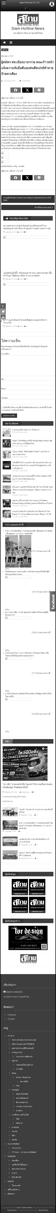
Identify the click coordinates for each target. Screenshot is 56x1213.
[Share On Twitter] (3, 311)
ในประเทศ (16, 1185)
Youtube (11, 1019)
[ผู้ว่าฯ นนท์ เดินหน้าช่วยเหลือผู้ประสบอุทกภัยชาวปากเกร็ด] (25, 300)
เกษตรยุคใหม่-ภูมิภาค (24, 1065)
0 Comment (26, 81)
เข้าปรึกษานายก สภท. (43, 207)
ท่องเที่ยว (15, 1160)
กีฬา (5, 778)
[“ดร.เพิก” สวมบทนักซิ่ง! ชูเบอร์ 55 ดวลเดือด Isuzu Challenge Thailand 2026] (25, 763)
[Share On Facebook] (3, 306)
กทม (17, 1086)
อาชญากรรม (17, 1052)
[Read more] (51, 4)
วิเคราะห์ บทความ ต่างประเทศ (24, 1040)
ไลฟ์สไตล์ (11, 1156)
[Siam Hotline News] (4, 42)
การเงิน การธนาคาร (24, 1106)
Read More (7, 801)
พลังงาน (19, 1123)
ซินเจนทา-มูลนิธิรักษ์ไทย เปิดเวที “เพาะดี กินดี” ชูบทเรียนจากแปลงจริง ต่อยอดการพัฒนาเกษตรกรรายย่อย (32, 490)
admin (21, 232)
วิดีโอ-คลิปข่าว (13, 1190)
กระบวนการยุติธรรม (24, 1056)
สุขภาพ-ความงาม (19, 1169)
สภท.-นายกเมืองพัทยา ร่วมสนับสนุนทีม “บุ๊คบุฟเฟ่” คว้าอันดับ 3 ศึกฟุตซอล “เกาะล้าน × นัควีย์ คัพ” (36, 825)
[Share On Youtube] (3, 317)
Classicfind (16, 1148)
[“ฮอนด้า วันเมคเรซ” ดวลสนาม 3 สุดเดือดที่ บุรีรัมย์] (10, 811)
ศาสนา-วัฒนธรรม (23, 1077)
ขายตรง (19, 1111)
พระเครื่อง (24, 1081)
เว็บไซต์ (4, 398)
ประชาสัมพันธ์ (13, 1144)
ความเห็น (5, 354)
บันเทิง (14, 1140)
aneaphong (25, 792)
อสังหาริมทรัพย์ (22, 1094)
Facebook (12, 1015)
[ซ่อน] (1, 321)
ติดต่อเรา (11, 1194)
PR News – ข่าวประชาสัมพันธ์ (24, 1152)
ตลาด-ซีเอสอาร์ (22, 1098)
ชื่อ (3, 379)
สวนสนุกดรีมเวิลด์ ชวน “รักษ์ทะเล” (26, 430)
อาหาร (14, 1173)
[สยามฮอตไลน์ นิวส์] (13, 992)
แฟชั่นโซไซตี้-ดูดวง (19, 1165)
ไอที (17, 1119)
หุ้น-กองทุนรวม (22, 1102)
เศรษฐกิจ (15, 1090)
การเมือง (19, 1069)
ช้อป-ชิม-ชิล (16, 1177)
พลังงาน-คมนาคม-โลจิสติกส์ (23, 1044)
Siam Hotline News (27, 28)
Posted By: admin (9, 81)
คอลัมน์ (11, 1181)
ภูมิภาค (4, 50)
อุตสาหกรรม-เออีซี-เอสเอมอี (23, 1048)
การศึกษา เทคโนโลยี (20, 1115)
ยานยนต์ (15, 1127)
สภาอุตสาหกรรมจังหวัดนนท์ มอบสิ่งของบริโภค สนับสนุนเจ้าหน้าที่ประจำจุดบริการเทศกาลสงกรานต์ (26, 227)
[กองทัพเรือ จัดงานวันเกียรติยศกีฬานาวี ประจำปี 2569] (10, 841)
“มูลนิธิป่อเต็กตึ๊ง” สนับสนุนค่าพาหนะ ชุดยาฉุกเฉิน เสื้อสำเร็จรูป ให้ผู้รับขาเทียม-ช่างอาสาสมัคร (27, 274)
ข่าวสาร (11, 1036)
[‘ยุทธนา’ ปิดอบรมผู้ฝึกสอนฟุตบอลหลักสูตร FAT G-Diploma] (10, 855)
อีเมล (4, 389)
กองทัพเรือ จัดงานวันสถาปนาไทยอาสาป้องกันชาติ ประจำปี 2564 (27, 199)
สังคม (14, 1073)
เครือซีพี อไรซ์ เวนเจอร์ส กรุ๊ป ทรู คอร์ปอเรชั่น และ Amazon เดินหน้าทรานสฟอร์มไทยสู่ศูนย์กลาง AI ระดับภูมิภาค (32, 465)
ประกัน (14, 1131)
